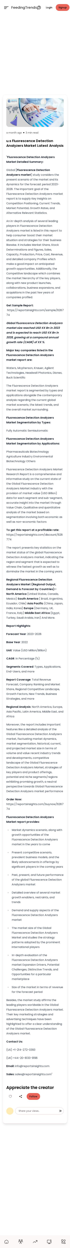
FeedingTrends (24, 7)
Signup (62, 7)
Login (49, 7)
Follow (33, 1096)
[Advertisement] (35, 54)
